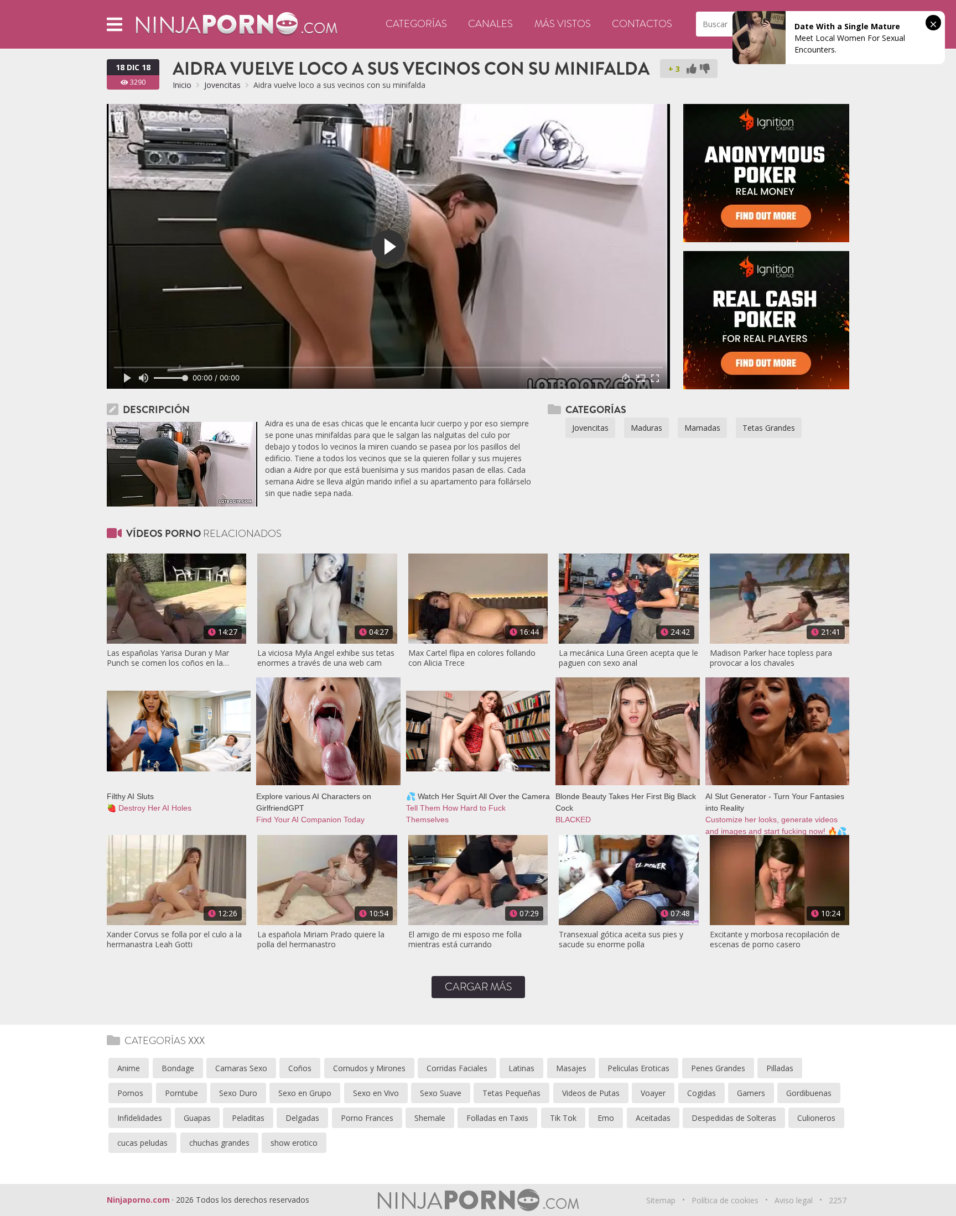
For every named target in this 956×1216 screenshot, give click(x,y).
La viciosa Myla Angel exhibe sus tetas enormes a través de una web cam (325, 658)
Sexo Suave (440, 1093)
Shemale (429, 1118)
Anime (128, 1068)
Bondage (178, 1068)
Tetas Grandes (768, 427)
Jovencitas (222, 85)
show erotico (294, 1142)
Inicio (182, 85)
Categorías (416, 24)
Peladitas (248, 1118)
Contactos (642, 24)
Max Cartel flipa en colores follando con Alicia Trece (472, 658)
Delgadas (302, 1118)
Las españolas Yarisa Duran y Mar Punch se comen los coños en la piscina (168, 658)
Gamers (751, 1093)
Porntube (181, 1093)
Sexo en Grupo (304, 1093)
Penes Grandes (718, 1068)
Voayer (653, 1093)
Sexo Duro (238, 1093)
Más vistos (562, 24)
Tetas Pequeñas (511, 1093)
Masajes (571, 1068)
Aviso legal (794, 1200)
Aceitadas (653, 1118)
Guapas (197, 1118)
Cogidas (701, 1093)
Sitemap (661, 1200)
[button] (114, 24)
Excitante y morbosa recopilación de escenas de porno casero (775, 939)
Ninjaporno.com (138, 1199)
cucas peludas (142, 1142)
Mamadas (702, 427)
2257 (837, 1200)
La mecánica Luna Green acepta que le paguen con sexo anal (628, 658)
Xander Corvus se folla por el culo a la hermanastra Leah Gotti (174, 939)
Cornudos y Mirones (369, 1068)
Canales (490, 24)
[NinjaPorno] (236, 23)
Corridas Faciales (457, 1068)
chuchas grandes (219, 1142)
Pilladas (779, 1068)
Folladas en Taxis (497, 1118)
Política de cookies (725, 1200)
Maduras (646, 427)
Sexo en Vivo (376, 1093)
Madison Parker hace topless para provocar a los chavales (771, 658)
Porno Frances (367, 1118)
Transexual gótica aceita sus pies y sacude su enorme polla (621, 939)
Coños (299, 1068)
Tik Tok (563, 1118)
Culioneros (816, 1118)
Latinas (521, 1068)
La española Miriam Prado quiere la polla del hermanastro (321, 939)
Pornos (130, 1093)
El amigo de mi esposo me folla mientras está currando (465, 939)
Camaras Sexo (241, 1068)
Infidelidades (139, 1118)
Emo (606, 1118)
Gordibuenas (809, 1093)
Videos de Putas (591, 1093)
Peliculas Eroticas (638, 1068)
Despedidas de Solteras (734, 1118)
